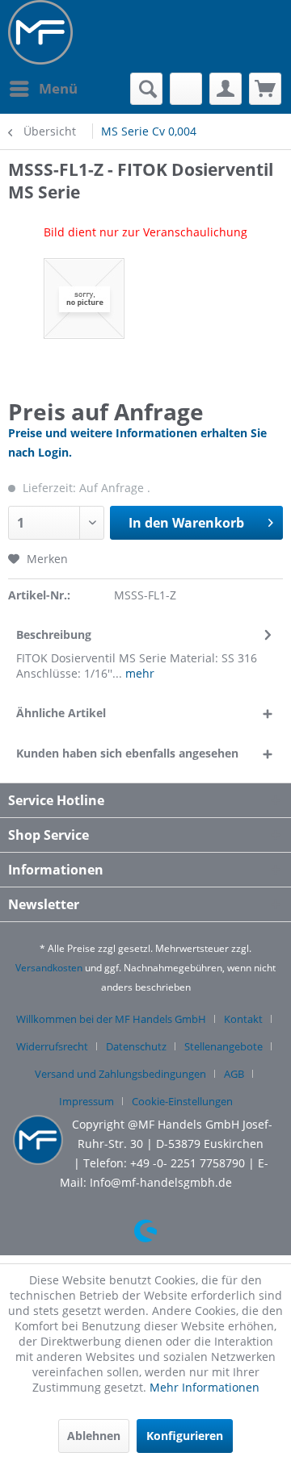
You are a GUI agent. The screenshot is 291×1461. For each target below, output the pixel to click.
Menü (58, 88)
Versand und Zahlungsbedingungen (120, 1074)
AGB (234, 1074)
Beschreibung (53, 634)
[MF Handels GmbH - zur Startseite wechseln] (40, 32)
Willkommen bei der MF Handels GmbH (111, 1019)
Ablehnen (93, 1435)
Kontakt (243, 1019)
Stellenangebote (223, 1046)
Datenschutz (136, 1046)
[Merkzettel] (186, 89)
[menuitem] (43, 89)
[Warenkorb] (265, 89)
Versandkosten (48, 968)
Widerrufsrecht (52, 1046)
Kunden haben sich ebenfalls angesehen (127, 753)
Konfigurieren (184, 1435)
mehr (138, 673)
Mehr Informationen (204, 1387)
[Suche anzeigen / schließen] (146, 89)
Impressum (86, 1101)
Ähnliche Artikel (61, 712)
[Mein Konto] (225, 89)
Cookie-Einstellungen (182, 1101)
